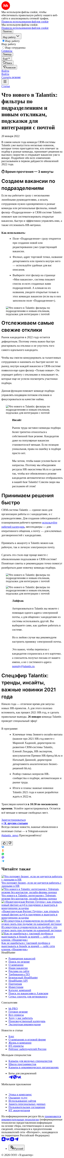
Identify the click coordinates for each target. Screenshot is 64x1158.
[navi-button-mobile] (5, 82)
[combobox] (17, 1148)
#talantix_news (9, 835)
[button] (5, 70)
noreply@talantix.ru (23, 666)
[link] (7, 63)
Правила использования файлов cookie (25, 27)
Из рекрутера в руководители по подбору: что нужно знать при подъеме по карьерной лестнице (31, 929)
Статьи (5, 86)
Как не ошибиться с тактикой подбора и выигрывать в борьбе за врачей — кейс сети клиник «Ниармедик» (28, 946)
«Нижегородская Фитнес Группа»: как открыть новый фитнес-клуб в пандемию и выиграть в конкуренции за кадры (30, 914)
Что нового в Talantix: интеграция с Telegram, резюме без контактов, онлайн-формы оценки (29, 897)
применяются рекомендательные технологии (31, 1118)
